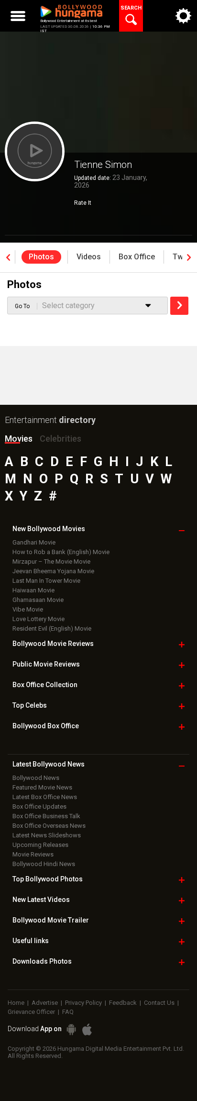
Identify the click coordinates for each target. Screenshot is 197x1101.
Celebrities (60, 439)
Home (16, 1002)
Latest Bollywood (48, 764)
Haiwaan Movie (33, 590)
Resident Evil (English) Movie (51, 628)
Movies (19, 439)
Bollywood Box (45, 726)
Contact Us (159, 1002)
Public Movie (46, 664)
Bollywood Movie (53, 643)
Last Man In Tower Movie (46, 580)
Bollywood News (35, 777)
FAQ (68, 1011)
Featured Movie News (42, 787)
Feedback (123, 1002)
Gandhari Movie (33, 542)
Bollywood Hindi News (43, 863)
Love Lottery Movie (38, 619)
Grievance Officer (31, 1011)
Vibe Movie (27, 609)
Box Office (44, 685)
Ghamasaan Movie (38, 599)
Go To (22, 306)
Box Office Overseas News (49, 825)
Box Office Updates (39, 806)
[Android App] (71, 1029)
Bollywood (50, 920)
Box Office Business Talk (46, 816)
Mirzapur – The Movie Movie (51, 561)
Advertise (45, 1002)
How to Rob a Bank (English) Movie (60, 552)
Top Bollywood (47, 879)
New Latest (41, 899)
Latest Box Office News (44, 797)
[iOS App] (87, 1029)
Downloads (42, 961)
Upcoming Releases (40, 844)
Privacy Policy (83, 1002)
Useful (30, 941)
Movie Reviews (33, 854)
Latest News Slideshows (46, 835)
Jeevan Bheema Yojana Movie (53, 571)
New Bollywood (48, 529)
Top (29, 705)
